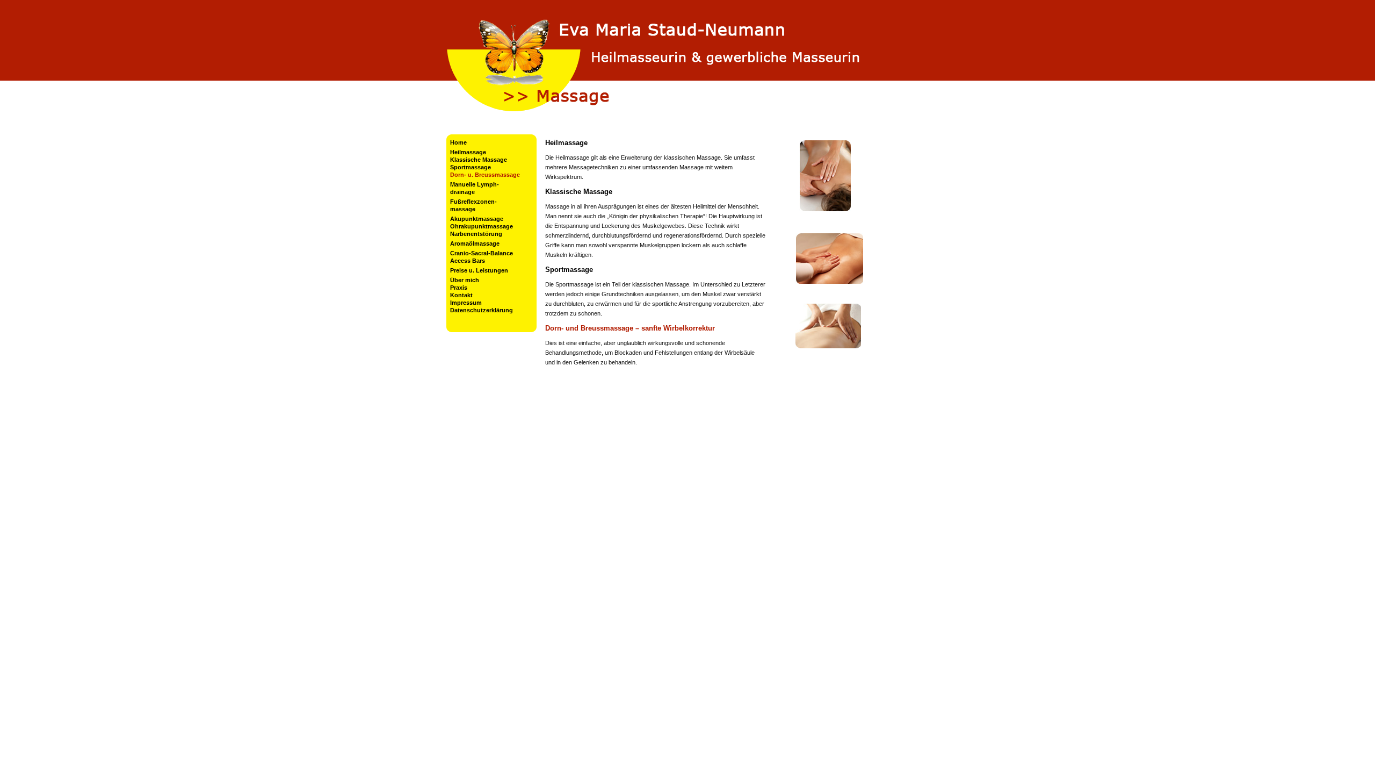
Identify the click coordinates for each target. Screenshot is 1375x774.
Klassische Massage (478, 159)
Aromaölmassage (475, 243)
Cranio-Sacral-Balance (481, 253)
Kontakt (461, 295)
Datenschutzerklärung (481, 310)
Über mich (464, 280)
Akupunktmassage (476, 219)
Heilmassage (468, 152)
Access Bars (467, 260)
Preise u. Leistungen (479, 270)
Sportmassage (470, 167)
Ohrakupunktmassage (481, 226)
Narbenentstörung (476, 234)
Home (458, 142)
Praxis (458, 287)
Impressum (466, 302)
